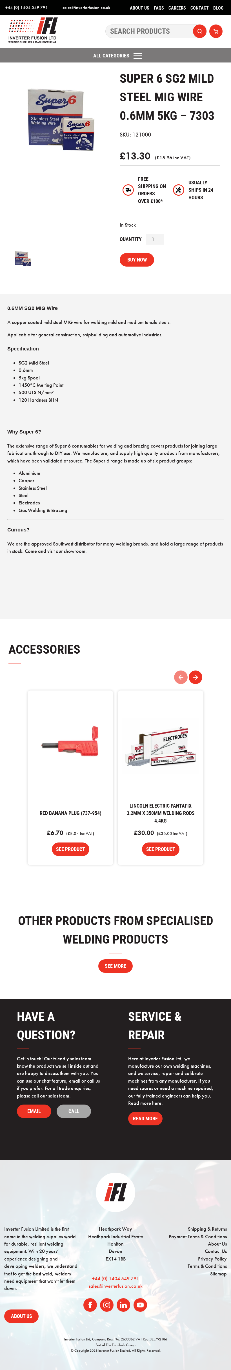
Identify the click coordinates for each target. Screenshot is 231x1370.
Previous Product (181, 677)
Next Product (195, 677)
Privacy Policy (212, 1259)
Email (34, 1111)
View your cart (216, 31)
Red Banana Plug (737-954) (70, 746)
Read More (145, 1118)
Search (199, 31)
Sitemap (218, 1274)
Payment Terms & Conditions (198, 1236)
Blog (218, 8)
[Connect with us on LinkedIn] (123, 1305)
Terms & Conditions (207, 1266)
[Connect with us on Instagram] (107, 1305)
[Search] (156, 31)
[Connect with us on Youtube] (140, 1305)
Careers (177, 8)
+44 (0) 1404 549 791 (26, 7)
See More (115, 966)
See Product (70, 849)
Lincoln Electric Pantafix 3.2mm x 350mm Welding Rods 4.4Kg (160, 746)
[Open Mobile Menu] (138, 56)
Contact (199, 8)
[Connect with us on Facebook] (90, 1305)
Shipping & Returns (207, 1229)
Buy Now (137, 260)
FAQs (159, 8)
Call (73, 1111)
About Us (139, 8)
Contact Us (216, 1251)
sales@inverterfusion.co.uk (86, 7)
